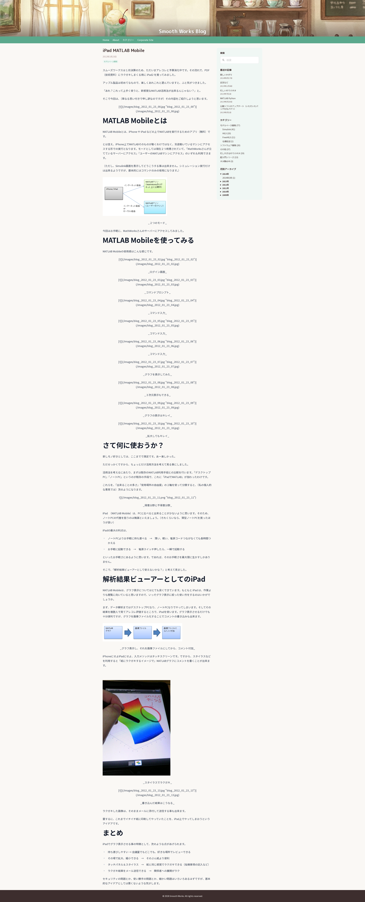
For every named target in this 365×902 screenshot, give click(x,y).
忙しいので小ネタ (228, 90)
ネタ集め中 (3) (226, 161)
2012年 (225, 184)
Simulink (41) (228, 129)
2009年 (225, 195)
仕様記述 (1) (227, 141)
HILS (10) (226, 133)
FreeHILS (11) (228, 137)
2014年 (225, 173)
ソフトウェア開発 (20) (230, 145)
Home (106, 40)
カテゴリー (128, 40)
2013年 (225, 181)
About (116, 40)
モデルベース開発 (110, 61)
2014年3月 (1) (228, 177)
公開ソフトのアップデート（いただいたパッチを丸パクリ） (239, 107)
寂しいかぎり (226, 74)
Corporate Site (145, 40)
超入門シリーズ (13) (229, 157)
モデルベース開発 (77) (230, 125)
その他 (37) (225, 149)
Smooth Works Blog (182, 31)
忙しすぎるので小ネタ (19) (232, 153)
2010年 (225, 191)
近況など (224, 82)
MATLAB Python (228, 98)
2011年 (225, 188)
